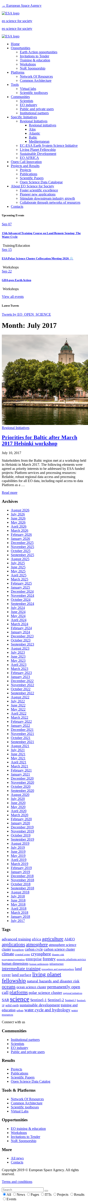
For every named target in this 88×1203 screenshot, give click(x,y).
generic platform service (71, 959)
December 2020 (22, 778)
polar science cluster (45, 992)
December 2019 (22, 827)
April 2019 (18, 860)
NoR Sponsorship (32, 68)
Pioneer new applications (38, 194)
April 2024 (18, 620)
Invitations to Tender (34, 56)
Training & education (35, 60)
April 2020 (18, 811)
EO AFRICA (29, 158)
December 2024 (22, 591)
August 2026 (20, 510)
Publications (28, 174)
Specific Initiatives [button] (24, 117)
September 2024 (22, 604)
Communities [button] (20, 97)
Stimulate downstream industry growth (47, 198)
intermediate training (21, 968)
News (21, 1194)
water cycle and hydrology (47, 1009)
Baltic (33, 137)
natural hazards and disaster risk (53, 981)
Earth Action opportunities (38, 52)
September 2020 (22, 791)
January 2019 (20, 872)
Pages (35, 1194)
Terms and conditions (17, 1182)
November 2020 (22, 782)
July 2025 (18, 563)
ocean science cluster (31, 987)
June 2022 (18, 705)
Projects (25, 170)
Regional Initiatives (33, 121)
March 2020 (19, 815)
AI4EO (69, 939)
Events (11, 1199)
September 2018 (22, 888)
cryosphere (41, 953)
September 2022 (22, 693)
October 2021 (20, 738)
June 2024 (18, 612)
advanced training (16, 939)
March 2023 (19, 669)
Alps (32, 129)
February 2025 (21, 583)
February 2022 (21, 721)
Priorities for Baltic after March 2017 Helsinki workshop (39, 440)
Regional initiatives (42, 125)
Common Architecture (35, 80)
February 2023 (21, 673)
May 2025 (18, 571)
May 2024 (18, 616)
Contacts (17, 206)
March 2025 (19, 579)
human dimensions (15, 963)
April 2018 (18, 908)
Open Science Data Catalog (30, 1081)
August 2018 (20, 892)
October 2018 (20, 884)
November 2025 (22, 547)
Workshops (28, 64)
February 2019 (21, 868)
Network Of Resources (36, 76)
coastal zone (22, 954)
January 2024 (20, 632)
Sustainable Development (38, 154)
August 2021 (20, 746)
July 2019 (18, 847)
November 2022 (22, 685)
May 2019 (18, 856)
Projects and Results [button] (25, 166)
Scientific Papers (32, 178)
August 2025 (20, 559)
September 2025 (22, 555)
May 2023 (18, 660)
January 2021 (20, 774)
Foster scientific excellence (39, 190)
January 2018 (20, 917)
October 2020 (20, 786)
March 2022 (19, 717)
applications (13, 944)
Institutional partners (34, 113)
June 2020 (18, 803)
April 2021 (18, 762)
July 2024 (18, 608)
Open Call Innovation (26, 162)
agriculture (52, 939)
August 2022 (20, 697)
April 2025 (18, 575)
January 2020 (20, 823)
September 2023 (22, 644)
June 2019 (18, 851)
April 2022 (18, 713)
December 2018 (22, 876)
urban (19, 1010)
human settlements (39, 964)
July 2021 (18, 750)
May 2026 (18, 522)
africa (36, 939)
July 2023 (18, 652)
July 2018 (18, 896)
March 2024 (19, 624)
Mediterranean (39, 141)
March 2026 (19, 530)
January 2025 (20, 587)
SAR (5, 1000)
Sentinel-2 (56, 1000)
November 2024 (22, 595)
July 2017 (18, 921)
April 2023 (18, 665)
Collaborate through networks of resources (50, 202)
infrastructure (56, 963)
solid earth (12, 1005)
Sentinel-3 (70, 1000)
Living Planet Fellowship (38, 150)
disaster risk (58, 954)
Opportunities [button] (20, 48)
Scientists (26, 101)
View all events (13, 296)
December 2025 (22, 543)
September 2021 (22, 742)
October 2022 (20, 689)
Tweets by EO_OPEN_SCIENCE (26, 314)
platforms (18, 992)
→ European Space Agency (22, 5)
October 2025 (20, 551)
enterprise (34, 959)
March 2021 (19, 766)
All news (17, 1158)
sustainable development (40, 1005)
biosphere (18, 949)
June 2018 (18, 900)
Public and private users (37, 109)
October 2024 (20, 600)
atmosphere (37, 944)
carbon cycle (34, 949)
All (9, 1194)
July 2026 (18, 514)
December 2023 (22, 636)
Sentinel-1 (38, 1000)
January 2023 (20, 677)
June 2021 (18, 754)
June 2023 (18, 656)
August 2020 (20, 795)
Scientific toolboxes (34, 93)
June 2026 (18, 518)
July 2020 (18, 799)
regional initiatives (72, 993)
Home (15, 44)
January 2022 (20, 725)
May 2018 (18, 904)
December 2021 (22, 730)
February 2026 (21, 534)
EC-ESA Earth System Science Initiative (49, 145)
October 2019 (20, 835)
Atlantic (34, 133)
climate (8, 953)
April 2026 (18, 526)
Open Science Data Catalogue (41, 182)
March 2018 (19, 912)
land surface (21, 975)
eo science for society (17, 21)
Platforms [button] (17, 72)
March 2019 (19, 864)
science (19, 998)
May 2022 (18, 709)
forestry (49, 958)
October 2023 (20, 640)
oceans (9, 986)
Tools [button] (15, 84)
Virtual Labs (19, 1111)
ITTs (48, 1194)
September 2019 (22, 839)
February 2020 (21, 819)
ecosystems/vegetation (13, 959)
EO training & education (28, 1129)
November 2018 (22, 880)
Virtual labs (28, 89)
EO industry (28, 105)
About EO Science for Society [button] (32, 186)
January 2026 (20, 539)
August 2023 (20, 648)
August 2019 (20, 843)
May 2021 (18, 758)
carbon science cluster (59, 949)
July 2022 (18, 701)
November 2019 (22, 831)
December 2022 (22, 681)
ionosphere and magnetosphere (58, 969)
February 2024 (21, 628)
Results (79, 1194)
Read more (9, 492)
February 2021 (21, 770)
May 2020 (18, 807)
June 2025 (18, 567)
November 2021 (22, 734)
